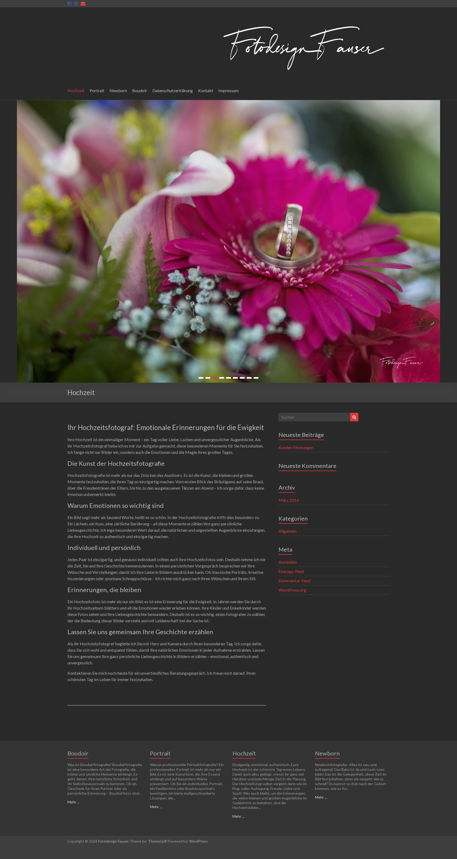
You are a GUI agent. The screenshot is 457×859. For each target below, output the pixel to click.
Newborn (118, 90)
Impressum (228, 90)
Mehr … (73, 802)
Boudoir (139, 90)
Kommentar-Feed (294, 580)
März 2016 (288, 500)
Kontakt (205, 90)
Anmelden (287, 562)
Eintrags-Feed (291, 571)
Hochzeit (75, 90)
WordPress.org (292, 589)
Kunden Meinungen (295, 447)
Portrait (97, 90)
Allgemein (287, 531)
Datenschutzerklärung (172, 90)
